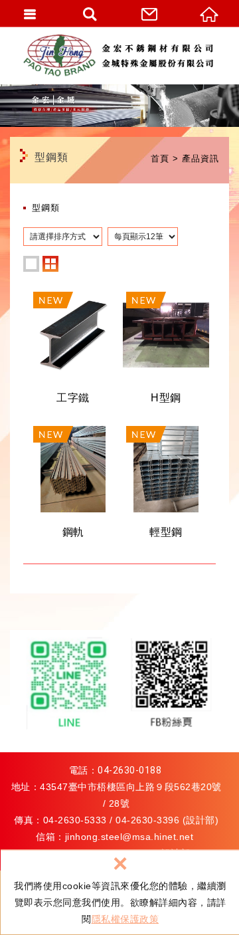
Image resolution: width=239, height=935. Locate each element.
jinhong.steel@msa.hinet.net (129, 836)
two (50, 264)
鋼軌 (73, 486)
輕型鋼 (166, 486)
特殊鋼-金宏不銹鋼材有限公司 (122, 55)
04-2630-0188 (129, 770)
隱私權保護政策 (125, 919)
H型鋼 (166, 352)
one (31, 264)
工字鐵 (73, 352)
